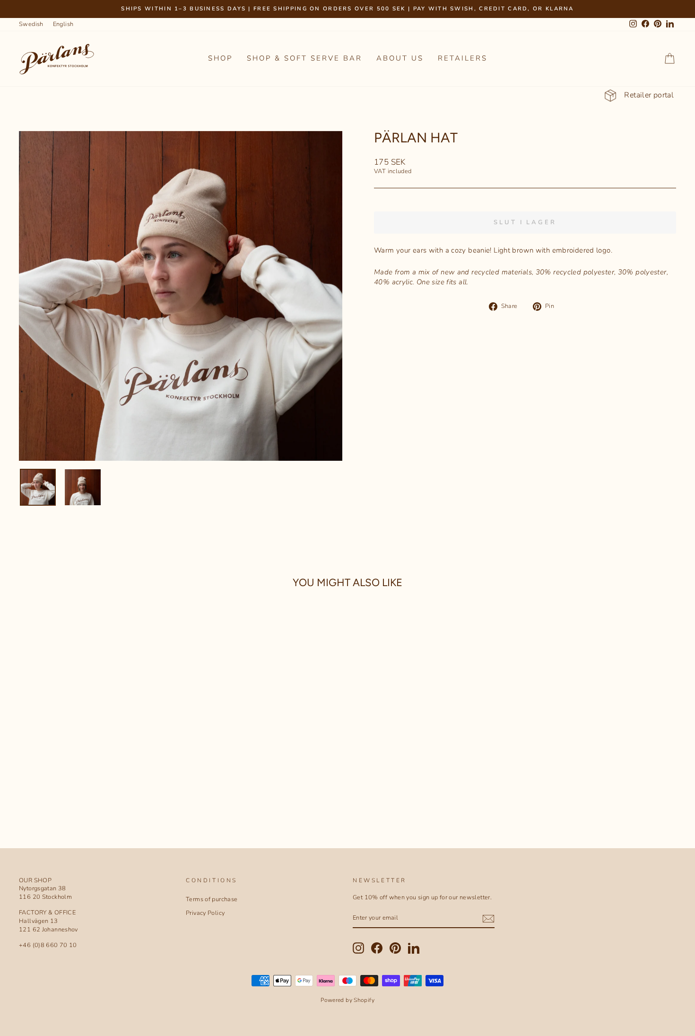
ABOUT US (400, 58)
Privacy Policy (205, 913)
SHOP (220, 58)
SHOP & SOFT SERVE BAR (304, 58)
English (63, 24)
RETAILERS (462, 58)
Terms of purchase (211, 899)
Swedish (31, 24)
